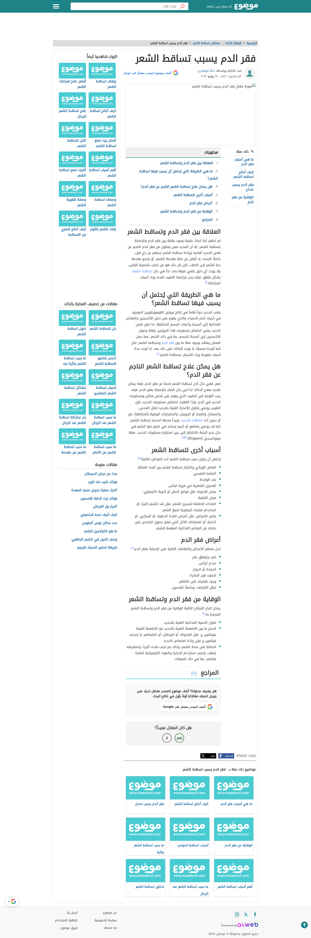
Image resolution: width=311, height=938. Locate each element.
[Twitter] (245, 914)
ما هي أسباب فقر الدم (244, 161)
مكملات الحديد (191, 420)
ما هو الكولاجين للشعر (100, 531)
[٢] (158, 353)
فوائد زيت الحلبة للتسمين (98, 499)
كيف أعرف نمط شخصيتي (98, 515)
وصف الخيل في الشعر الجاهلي (94, 539)
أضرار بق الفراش (105, 507)
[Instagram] (237, 914)
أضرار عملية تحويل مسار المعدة (94, 490)
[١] (206, 282)
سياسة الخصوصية (105, 920)
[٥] (139, 458)
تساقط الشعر (142, 271)
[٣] (185, 437)
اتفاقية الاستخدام (66, 920)
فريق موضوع (69, 928)
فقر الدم (167, 342)
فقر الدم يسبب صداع (243, 187)
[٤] (183, 437)
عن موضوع (110, 913)
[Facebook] (254, 914)
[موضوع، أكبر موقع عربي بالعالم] (246, 6)
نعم (179, 738)
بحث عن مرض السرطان (101, 474)
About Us (110, 928)
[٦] (203, 613)
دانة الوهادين (206, 71)
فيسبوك (229, 756)
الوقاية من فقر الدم (243, 199)
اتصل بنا (72, 913)
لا (167, 738)
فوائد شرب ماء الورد (102, 482)
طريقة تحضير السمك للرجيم (97, 548)
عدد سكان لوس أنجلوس (99, 523)
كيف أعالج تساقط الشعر (244, 174)
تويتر (213, 756)
